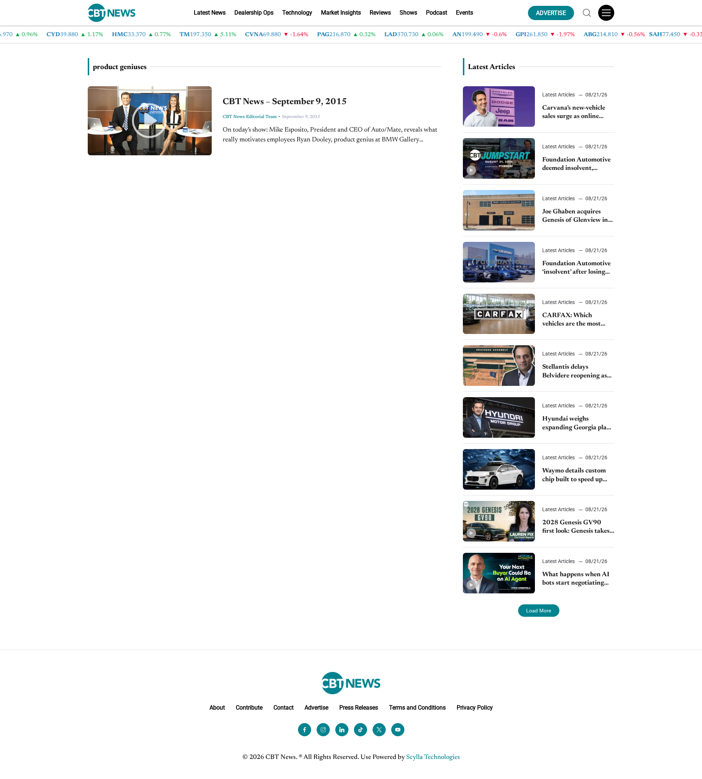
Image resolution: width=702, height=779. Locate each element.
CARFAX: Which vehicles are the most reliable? (571, 320)
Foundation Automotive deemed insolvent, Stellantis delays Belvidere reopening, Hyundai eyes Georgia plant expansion (576, 165)
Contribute (249, 707)
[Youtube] (397, 729)
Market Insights (341, 12)
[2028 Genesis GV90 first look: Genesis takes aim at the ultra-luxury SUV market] (499, 521)
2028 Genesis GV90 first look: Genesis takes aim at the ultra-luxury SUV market (575, 528)
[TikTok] (360, 729)
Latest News (210, 12)
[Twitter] (379, 729)
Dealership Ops (253, 12)
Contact (283, 707)
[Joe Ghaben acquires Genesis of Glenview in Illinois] (499, 210)
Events (464, 12)
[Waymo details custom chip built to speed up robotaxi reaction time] (499, 469)
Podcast (436, 12)
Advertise (316, 707)
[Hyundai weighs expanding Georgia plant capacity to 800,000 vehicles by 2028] (499, 417)
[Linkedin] (341, 729)
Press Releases (358, 707)
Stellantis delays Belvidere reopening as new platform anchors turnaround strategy (574, 372)
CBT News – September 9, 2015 (285, 102)
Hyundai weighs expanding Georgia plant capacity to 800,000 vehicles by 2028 (577, 424)
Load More (538, 610)
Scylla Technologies (433, 757)
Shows (408, 12)
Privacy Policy (475, 707)
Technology (297, 12)
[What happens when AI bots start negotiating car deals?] (499, 573)
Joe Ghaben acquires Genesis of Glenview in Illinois (575, 217)
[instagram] (323, 729)
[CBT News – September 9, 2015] (150, 120)
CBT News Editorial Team (250, 117)
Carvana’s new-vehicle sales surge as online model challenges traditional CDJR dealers (578, 113)
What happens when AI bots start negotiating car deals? (575, 579)
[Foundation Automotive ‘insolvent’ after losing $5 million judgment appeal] (499, 262)
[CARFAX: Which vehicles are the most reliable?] (499, 314)
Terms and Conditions (417, 707)
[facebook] (304, 729)
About (217, 707)
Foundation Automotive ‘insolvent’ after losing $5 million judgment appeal (576, 269)
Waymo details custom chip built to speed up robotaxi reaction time (574, 476)
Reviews (380, 12)
